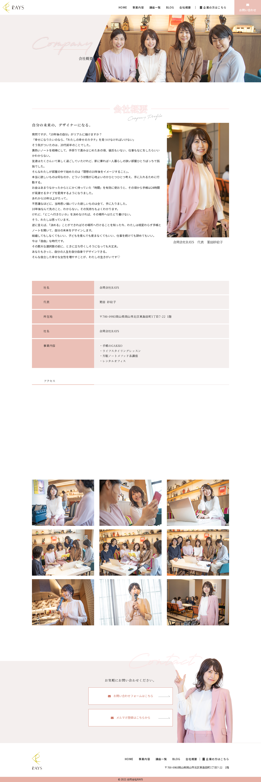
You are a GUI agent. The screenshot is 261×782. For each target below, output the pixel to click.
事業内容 (138, 7)
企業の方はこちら (214, 7)
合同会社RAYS (135, 779)
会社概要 (185, 7)
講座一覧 (155, 7)
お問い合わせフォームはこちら (133, 696)
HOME (123, 7)
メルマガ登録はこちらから (133, 717)
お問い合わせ (247, 10)
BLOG (170, 7)
